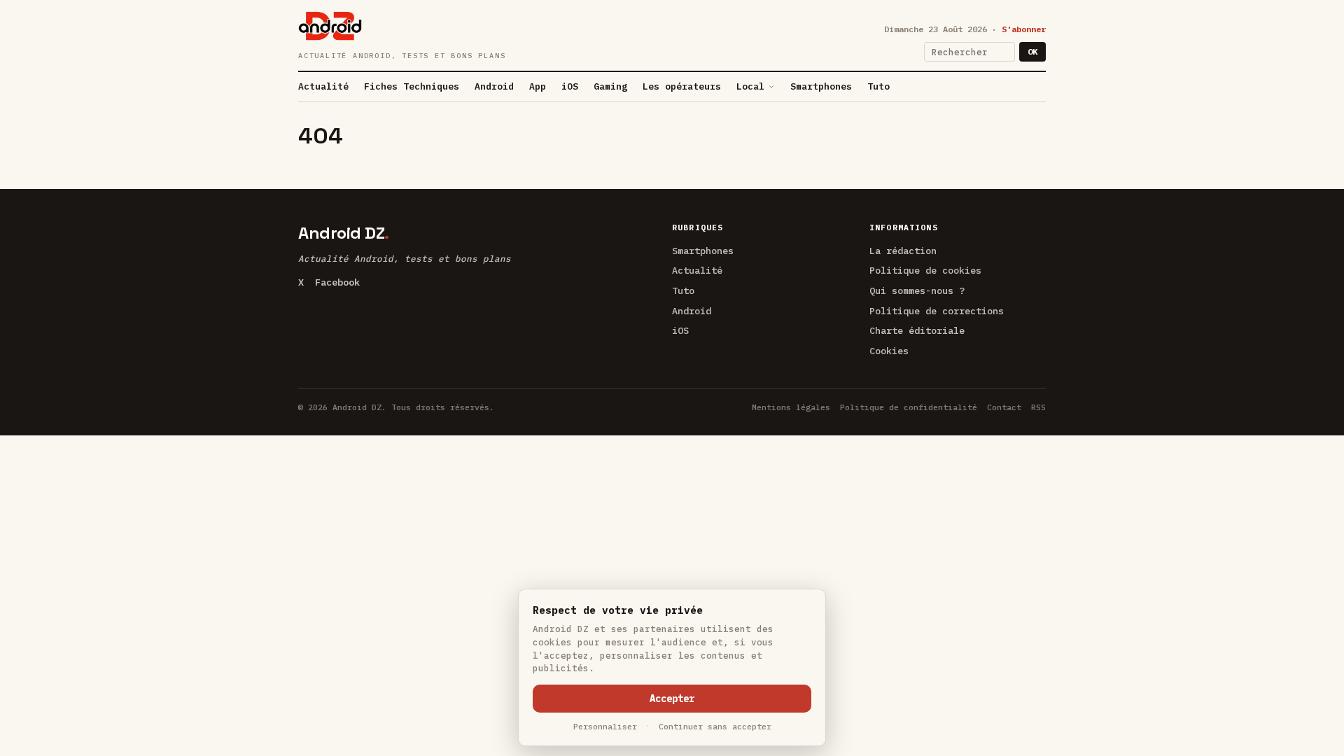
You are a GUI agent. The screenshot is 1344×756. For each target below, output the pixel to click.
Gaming (610, 86)
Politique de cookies (925, 270)
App (537, 86)
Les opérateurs (682, 86)
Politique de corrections (936, 310)
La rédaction (903, 250)
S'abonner (1024, 29)
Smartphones (821, 86)
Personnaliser (605, 726)
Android (494, 86)
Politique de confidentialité (908, 407)
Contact (1004, 407)
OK (1032, 51)
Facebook (337, 282)
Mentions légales (791, 407)
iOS (569, 86)
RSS (1038, 407)
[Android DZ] (330, 26)
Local (750, 86)
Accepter (672, 698)
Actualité (323, 86)
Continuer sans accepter (715, 726)
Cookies (889, 350)
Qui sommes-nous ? (917, 290)
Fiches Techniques (411, 86)
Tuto (878, 86)
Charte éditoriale (917, 330)
